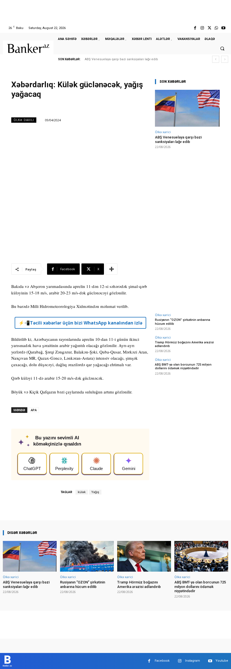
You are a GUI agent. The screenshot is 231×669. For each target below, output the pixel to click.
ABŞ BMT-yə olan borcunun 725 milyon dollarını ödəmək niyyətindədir (183, 366)
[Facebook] (195, 28)
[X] (209, 28)
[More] (111, 269)
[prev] (215, 59)
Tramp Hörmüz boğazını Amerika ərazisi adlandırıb (184, 344)
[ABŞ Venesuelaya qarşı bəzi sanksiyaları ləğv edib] (187, 108)
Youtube (222, 661)
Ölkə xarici (163, 131)
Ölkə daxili (24, 120)
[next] (224, 59)
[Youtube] (223, 28)
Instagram (192, 661)
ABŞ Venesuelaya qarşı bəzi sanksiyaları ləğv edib (121, 59)
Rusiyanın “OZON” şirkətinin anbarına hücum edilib (82, 584)
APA (34, 410)
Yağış (95, 492)
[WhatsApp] (216, 28)
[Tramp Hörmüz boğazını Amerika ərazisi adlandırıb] (144, 556)
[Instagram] (202, 28)
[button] (222, 48)
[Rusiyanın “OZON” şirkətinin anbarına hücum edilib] (87, 556)
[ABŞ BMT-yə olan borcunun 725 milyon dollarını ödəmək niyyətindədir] (201, 556)
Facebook (162, 661)
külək (82, 492)
